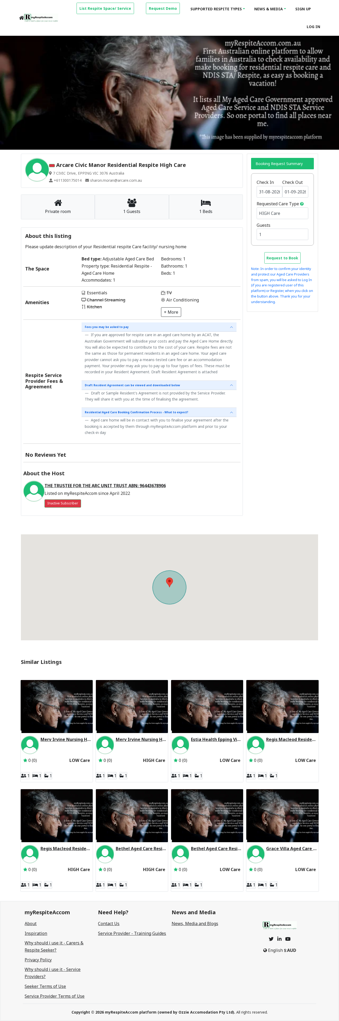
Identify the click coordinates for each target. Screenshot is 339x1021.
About (31, 923)
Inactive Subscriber (62, 503)
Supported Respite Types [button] (216, 8)
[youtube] (288, 939)
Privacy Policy (38, 960)
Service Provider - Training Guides (132, 933)
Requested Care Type (278, 204)
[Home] (21, 17)
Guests (263, 225)
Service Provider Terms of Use (54, 996)
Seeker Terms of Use (45, 986)
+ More (171, 312)
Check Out (292, 182)
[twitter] (271, 939)
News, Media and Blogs (195, 923)
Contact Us (108, 923)
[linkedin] (279, 939)
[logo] (41, 18)
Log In (313, 26)
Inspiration (36, 933)
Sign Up (303, 8)
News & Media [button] (268, 8)
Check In (265, 182)
